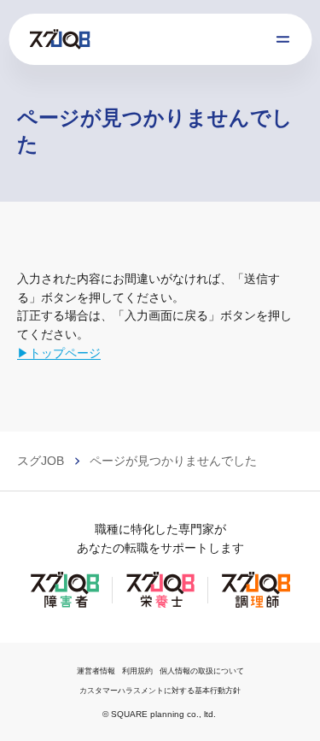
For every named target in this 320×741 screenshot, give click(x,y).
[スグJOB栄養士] (160, 605)
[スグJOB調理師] (256, 605)
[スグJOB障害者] (65, 605)
